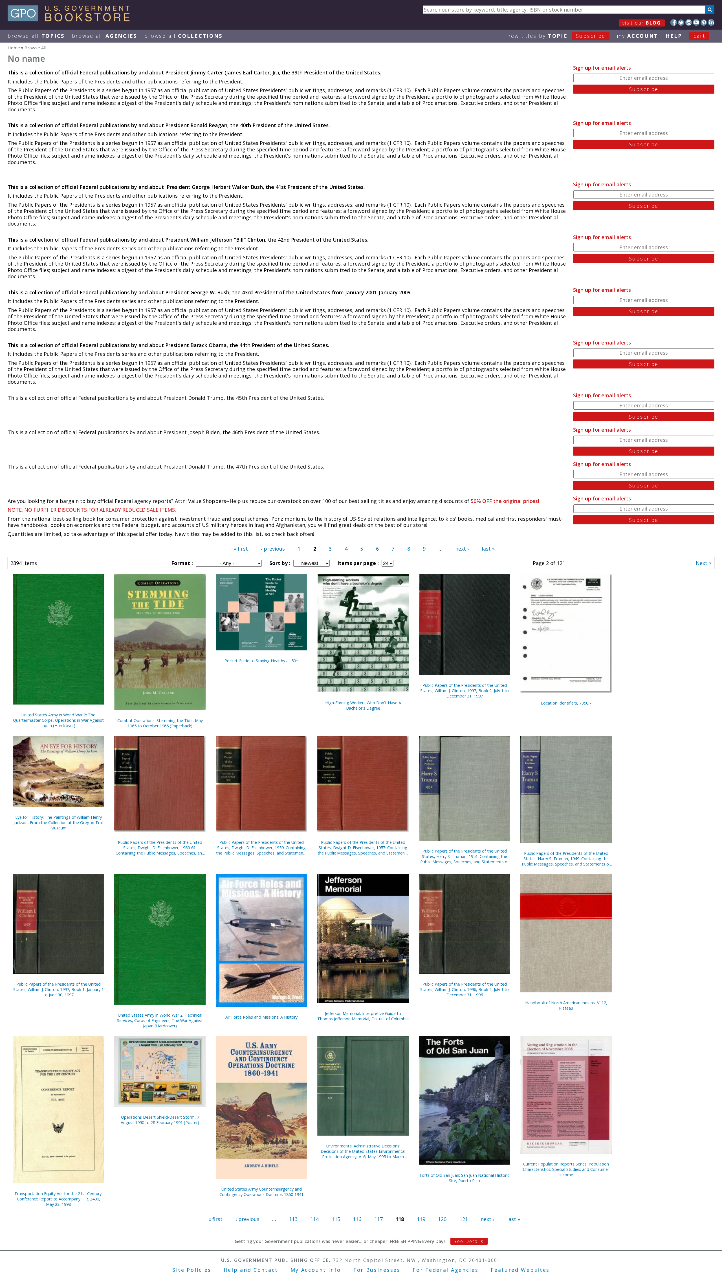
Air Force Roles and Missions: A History (261, 1017)
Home (14, 47)
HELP (674, 35)
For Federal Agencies (445, 1269)
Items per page (357, 563)
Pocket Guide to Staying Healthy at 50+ (261, 660)
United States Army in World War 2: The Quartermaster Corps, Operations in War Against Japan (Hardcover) (58, 720)
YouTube (696, 22)
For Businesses (376, 1269)
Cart (699, 35)
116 (357, 1219)
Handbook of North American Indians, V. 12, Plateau (566, 1005)
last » (488, 548)
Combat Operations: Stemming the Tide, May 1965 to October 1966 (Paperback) (160, 723)
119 (421, 1219)
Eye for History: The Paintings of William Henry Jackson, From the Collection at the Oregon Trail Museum (59, 822)
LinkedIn (711, 22)
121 (463, 1219)
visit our (641, 23)
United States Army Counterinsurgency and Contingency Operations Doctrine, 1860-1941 (261, 1191)
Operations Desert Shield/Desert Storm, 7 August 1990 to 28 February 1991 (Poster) (160, 1119)
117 (378, 1219)
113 (293, 1219)
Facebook (673, 22)
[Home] (71, 19)
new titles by (556, 35)
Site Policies (191, 1269)
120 (442, 1219)
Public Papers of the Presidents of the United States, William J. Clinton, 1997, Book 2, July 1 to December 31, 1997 (464, 691)
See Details (469, 1241)
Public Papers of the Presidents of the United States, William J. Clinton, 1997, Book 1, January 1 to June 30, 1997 (58, 989)
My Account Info (315, 1269)
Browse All (36, 35)
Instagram (688, 22)
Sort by (279, 563)
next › (462, 548)
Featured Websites (520, 1269)
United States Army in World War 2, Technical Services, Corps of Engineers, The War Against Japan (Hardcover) (160, 1020)
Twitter (681, 22)
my (637, 35)
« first (241, 548)
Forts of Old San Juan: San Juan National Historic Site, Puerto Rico (464, 1178)
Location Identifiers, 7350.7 (566, 703)
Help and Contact (251, 1269)
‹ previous (273, 548)
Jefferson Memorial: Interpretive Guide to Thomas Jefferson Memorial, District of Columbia (363, 1016)
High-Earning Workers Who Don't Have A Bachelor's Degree (363, 705)
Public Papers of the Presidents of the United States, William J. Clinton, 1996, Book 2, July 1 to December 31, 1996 (464, 989)
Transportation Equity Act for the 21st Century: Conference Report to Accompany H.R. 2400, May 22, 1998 (58, 1199)
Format (181, 563)
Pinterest (704, 22)
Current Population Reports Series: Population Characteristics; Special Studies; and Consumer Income (566, 1169)
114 (314, 1219)
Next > (704, 563)
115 (336, 1219)
